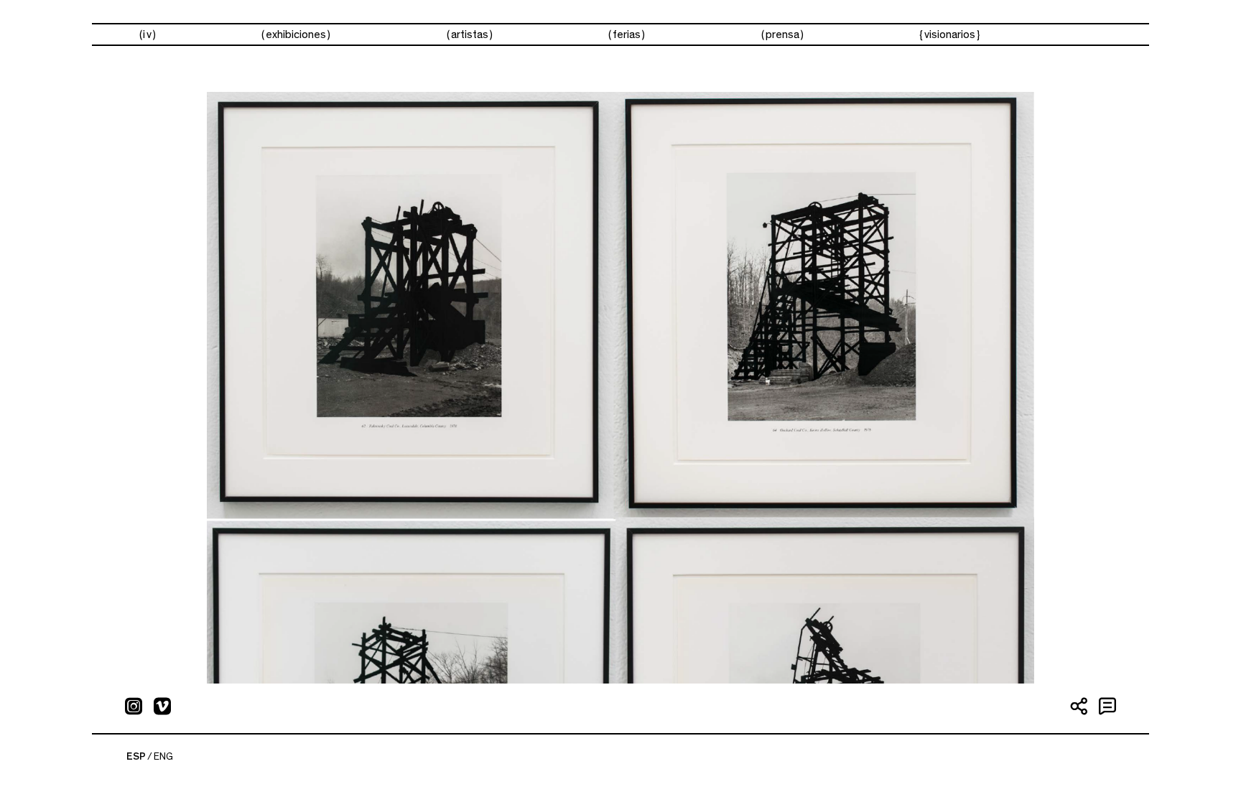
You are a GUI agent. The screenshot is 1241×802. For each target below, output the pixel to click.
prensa (782, 34)
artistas (469, 34)
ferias (627, 34)
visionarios (949, 34)
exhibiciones (296, 34)
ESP (136, 757)
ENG (163, 757)
